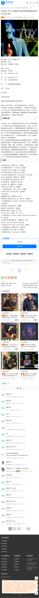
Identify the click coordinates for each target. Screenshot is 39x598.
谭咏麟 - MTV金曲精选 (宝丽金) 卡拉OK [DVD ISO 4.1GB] (29, 375)
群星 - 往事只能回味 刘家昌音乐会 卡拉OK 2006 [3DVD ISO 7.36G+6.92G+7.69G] (10, 316)
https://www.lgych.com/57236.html (22, 260)
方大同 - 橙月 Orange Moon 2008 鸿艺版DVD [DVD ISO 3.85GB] (29, 316)
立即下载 (19, 246)
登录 (21, 388)
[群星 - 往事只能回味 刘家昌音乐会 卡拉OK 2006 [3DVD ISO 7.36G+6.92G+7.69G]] (10, 302)
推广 (33, 17)
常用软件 (16, 564)
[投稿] (27, 2)
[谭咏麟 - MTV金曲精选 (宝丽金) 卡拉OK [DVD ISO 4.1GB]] (29, 361)
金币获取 (16, 561)
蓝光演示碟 (4, 551)
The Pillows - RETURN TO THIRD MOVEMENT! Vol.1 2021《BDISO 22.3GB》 (30, 285)
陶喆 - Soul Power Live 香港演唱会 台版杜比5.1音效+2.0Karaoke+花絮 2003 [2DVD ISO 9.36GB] (10, 345)
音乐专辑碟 (4, 569)
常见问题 (16, 569)
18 (28, 529)
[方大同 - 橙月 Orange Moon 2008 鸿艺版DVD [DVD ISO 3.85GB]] (29, 302)
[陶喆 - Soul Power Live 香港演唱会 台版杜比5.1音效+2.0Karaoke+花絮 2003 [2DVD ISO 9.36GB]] (10, 331)
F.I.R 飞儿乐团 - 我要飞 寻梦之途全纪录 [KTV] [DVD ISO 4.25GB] (10, 375)
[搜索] (30, 2)
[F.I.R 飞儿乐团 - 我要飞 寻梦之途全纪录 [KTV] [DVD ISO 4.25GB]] (10, 361)
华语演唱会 (4, 540)
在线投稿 (16, 559)
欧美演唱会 (4, 543)
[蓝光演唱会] (7, 3)
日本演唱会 (4, 546)
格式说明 (16, 567)
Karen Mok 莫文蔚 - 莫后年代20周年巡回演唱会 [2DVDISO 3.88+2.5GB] (29, 345)
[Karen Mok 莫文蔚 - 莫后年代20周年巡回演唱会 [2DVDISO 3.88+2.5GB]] (29, 331)
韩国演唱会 (4, 549)
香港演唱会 (20, 17)
